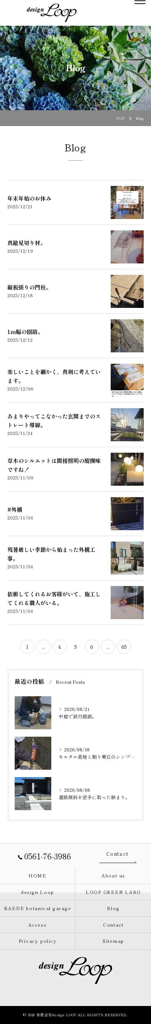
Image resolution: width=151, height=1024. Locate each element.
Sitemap (113, 941)
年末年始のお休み (29, 198)
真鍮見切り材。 (26, 243)
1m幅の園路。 (25, 331)
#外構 (14, 509)
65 (124, 646)
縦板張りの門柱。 (29, 287)
